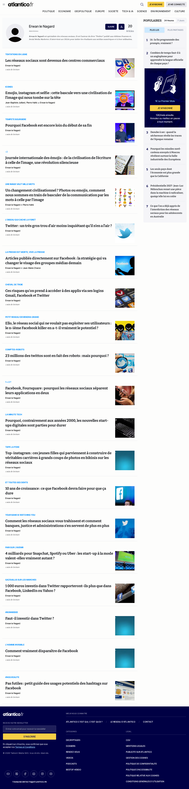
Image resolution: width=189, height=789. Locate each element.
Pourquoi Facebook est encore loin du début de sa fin (48, 125)
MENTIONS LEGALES (135, 746)
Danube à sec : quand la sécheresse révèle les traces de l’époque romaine (166, 136)
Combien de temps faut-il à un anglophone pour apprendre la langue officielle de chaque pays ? (166, 58)
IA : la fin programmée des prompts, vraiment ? (164, 41)
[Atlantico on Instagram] (42, 773)
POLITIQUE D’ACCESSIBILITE (139, 769)
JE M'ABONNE (155, 4)
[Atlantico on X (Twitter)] (16, 773)
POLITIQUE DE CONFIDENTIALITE (141, 763)
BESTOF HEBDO (73, 769)
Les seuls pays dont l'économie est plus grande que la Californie (165, 172)
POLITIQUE (49, 11)
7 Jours (180, 20)
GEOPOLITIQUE (83, 11)
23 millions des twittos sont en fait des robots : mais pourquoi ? (57, 356)
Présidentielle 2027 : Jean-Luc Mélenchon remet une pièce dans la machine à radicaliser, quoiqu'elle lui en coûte (166, 191)
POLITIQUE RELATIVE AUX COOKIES (142, 775)
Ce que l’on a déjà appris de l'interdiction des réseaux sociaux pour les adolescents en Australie (166, 211)
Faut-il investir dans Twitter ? (29, 618)
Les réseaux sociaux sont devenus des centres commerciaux (55, 60)
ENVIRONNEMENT (161, 11)
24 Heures (169, 20)
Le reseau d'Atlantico (122, 721)
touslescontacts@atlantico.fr (29, 782)
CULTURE (180, 11)
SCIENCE (142, 11)
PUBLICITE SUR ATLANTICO (139, 752)
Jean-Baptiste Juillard (15, 102)
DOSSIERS (70, 746)
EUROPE (100, 11)
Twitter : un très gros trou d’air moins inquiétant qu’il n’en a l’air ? (58, 226)
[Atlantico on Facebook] (25, 773)
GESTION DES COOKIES (137, 758)
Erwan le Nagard (12, 65)
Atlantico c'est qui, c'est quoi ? (84, 721)
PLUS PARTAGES (175, 30)
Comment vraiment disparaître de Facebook (41, 651)
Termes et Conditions (25, 747)
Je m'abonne (165, 108)
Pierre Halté (31, 102)
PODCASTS (71, 763)
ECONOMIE (64, 11)
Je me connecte (176, 4)
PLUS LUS (154, 30)
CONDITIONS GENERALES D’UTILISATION (145, 781)
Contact (148, 721)
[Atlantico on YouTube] (51, 773)
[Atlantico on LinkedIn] (33, 773)
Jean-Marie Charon (32, 268)
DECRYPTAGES (73, 740)
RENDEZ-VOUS (73, 752)
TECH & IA (127, 11)
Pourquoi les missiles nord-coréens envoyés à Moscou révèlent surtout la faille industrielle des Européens (165, 154)
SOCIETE (113, 11)
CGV (128, 740)
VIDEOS (69, 758)
